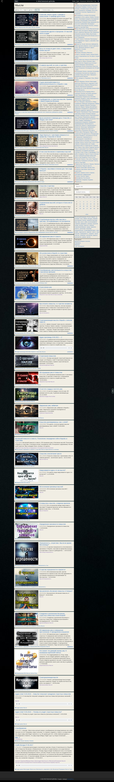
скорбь (76, 232)
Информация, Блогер (43, 232)
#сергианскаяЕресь (37, 762)
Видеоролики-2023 (32, 181)
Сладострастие (88, 145)
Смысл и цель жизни (80, 149)
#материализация (43, 684)
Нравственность (86, 100)
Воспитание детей (85, 35)
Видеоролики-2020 (21, 401)
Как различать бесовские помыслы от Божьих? (56, 591)
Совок (70, 769)
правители (93, 227)
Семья (97, 142)
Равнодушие (86, 132)
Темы (16, 1)
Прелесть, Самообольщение (89, 125)
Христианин (84, 169)
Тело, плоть (89, 159)
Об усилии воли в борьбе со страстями (53, 253)
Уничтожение (78, 165)
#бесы (41, 146)
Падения (78, 111)
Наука (76, 95)
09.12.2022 (42, 255)
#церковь (52, 762)
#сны (51, 57)
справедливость (84, 233)
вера (79, 222)
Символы (77, 143)
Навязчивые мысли (46, 78)
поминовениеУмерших (80, 227)
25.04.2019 (42, 547)
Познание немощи (90, 113)
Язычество (78, 181)
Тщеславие (82, 162)
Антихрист (77, 8)
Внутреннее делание (31, 368)
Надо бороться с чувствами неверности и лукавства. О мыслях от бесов (54, 136)
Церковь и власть (85, 172)
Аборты (78, 5)
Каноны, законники (87, 71)
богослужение (78, 220)
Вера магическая (94, 28)
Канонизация (79, 71)
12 (83, 204)
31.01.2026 (42, 52)
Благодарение (94, 18)
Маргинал (77, 244)
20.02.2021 (42, 358)
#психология (50, 447)
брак (76, 222)
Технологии (77, 160)
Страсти (51, 130)
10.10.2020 (42, 407)
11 (80, 204)
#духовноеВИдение (44, 622)
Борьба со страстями (22, 44)
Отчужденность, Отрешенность (38, 565)
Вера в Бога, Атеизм (84, 28)
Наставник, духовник (91, 93)
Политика (80, 117)
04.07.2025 (42, 139)
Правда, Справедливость (85, 120)
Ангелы (94, 7)
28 (90, 208)
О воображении (20, 728)
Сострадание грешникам (88, 150)
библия (85, 218)
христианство (78, 237)
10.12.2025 (42, 67)
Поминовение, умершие (89, 117)
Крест (88, 74)
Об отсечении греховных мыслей (51, 487)
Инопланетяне (89, 64)
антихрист (77, 218)
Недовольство (86, 96)
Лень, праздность (80, 78)
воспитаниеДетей (92, 222)
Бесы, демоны (20, 147)
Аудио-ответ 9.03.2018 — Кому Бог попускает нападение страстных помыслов (43, 694)
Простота (90, 128)
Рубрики (77, 184)
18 (80, 206)
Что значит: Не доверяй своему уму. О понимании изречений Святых (53, 651)
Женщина (83, 52)
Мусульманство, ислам (80, 88)
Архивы (77, 189)
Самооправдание (79, 138)
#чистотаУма (52, 396)
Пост (98, 118)
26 (83, 208)
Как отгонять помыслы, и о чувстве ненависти (55, 304)
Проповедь (77, 128)
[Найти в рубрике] (52, 10)
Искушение (43, 646)
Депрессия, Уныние (81, 44)
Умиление (97, 164)
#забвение (42, 413)
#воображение (18, 739)
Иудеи (76, 69)
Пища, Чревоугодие (93, 111)
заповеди (89, 223)
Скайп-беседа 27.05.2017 (24, 745)
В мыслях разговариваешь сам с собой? (53, 422)
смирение (89, 232)
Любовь (77, 79)
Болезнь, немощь (93, 25)
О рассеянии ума (45, 287)
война (86, 222)
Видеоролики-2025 (32, 78)
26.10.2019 (42, 472)
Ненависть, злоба (34, 316)
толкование (83, 235)
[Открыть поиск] (98, 1)
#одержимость (33, 447)
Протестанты (78, 130)
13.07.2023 (42, 223)
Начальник (90, 95)
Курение (86, 76)
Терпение (94, 159)
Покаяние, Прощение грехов (82, 115)
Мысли (33, 27)
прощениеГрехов (79, 230)
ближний (95, 218)
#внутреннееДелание (44, 365)
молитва (81, 225)
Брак (87, 27)
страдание (91, 233)
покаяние (91, 225)
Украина (92, 164)
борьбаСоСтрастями (92, 220)
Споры (86, 152)
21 (90, 206)
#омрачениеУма (43, 245)
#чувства (46, 459)
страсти (96, 233)
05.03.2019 (42, 593)
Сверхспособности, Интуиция (82, 140)
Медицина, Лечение (85, 81)
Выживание (81, 37)
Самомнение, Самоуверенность (84, 137)
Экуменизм (78, 179)
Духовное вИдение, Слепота (33, 626)
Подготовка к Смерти (80, 113)
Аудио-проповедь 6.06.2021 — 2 (50, 337)
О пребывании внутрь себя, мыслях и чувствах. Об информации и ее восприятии (54, 220)
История (97, 68)
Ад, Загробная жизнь (85, 5)
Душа (30, 27)
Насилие (83, 93)
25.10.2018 (42, 617)
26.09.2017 (18, 730)
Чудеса (87, 176)
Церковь (78, 172)
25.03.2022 (42, 289)
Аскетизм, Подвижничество (88, 12)
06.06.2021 (42, 339)
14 (90, 204)
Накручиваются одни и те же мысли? (52, 470)
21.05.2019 (42, 505)
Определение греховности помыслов (52, 524)
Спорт (82, 152)
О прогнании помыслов (47, 356)
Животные (32, 130)
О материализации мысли (48, 677)
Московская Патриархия (59, 769)
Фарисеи (78, 167)
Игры (77, 59)
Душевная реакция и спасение (82, 241)
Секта (93, 142)
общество (86, 225)
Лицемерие (88, 78)
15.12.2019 (18, 442)
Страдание (81, 154)
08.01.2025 (42, 154)
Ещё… (17, 737)
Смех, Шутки (85, 147)
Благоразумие (84, 20)
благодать (90, 218)
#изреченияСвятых (44, 665)
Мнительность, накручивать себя (44, 769)
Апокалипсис (82, 10)
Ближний (84, 22)
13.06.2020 (42, 424)
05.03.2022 (42, 306)
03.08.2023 (42, 206)
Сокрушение (78, 150)
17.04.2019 (42, 571)
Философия (84, 167)
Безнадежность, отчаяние (82, 15)
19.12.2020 (42, 391)
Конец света (83, 74)
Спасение (77, 152)
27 (87, 208)
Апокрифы (88, 10)
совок (97, 232)
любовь (77, 225)
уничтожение (89, 235)
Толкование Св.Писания (87, 160)
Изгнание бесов (94, 59)
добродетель (84, 223)
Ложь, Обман (95, 78)
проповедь (88, 228)
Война (87, 34)
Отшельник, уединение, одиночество (84, 110)
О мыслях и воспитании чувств (50, 454)
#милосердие (38, 761)
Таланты (83, 159)
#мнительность (45, 761)
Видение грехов (93, 30)
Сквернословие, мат (85, 143)
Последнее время (84, 118)
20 (87, 206)
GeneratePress (70, 779)
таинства (77, 235)
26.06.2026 (42, 18)
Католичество (85, 73)
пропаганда (83, 228)
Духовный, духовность (84, 47)
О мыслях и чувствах (46, 186)
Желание (78, 52)
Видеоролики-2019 (21, 466)
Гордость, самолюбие (90, 40)
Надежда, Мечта (90, 91)
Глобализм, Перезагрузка (90, 39)
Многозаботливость (31, 95)
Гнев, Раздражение (79, 40)
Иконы (84, 61)
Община (83, 106)
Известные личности (84, 59)
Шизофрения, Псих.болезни (83, 178)
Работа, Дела (79, 132)
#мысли (47, 57)
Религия (77, 135)
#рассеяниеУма (58, 294)
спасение (77, 233)
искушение (95, 223)
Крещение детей (79, 76)
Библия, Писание (94, 17)
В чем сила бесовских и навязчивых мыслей (55, 152)
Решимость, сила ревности (86, 135)
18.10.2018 (42, 634)
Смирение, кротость (94, 147)
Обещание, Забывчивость (85, 101)
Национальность (83, 95)
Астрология (77, 13)
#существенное (46, 762)
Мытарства (81, 90)
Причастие (77, 127)
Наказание (77, 93)
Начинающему (78, 96)
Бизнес (76, 18)
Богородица (91, 23)
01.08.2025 (42, 122)
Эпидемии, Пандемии (87, 179)
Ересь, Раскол (79, 50)
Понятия (77, 118)
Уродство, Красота (87, 165)
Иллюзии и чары (91, 61)
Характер (78, 169)
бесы (81, 218)
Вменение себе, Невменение (44, 112)
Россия (95, 135)
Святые (82, 142)
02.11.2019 (42, 456)
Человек (38, 27)
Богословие (78, 25)
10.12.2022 (42, 238)
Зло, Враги (92, 56)
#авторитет (18, 761)
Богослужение (84, 25)
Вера (77, 28)
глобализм (77, 223)
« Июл (86, 214)
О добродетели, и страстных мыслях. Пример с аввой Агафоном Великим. (55, 100)
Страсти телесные (94, 154)
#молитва (41, 396)
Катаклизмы (96, 71)
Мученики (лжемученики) (93, 88)
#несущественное (19, 762)
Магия (77, 81)
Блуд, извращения (92, 22)
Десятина (88, 44)
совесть (94, 232)
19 (83, 206)
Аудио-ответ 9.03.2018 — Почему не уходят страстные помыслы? (38, 712)
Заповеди (83, 54)
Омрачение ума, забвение (48, 405)
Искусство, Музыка (31, 283)
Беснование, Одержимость (23, 417)
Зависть (78, 54)
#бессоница (42, 57)
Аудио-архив (20, 707)
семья (97, 230)
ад (96, 217)
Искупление (89, 66)
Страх (42, 181)
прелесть (77, 228)
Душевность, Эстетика (80, 49)
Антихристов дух (85, 8)
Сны (31, 61)
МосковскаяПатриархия (81, 217)
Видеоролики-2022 (21, 248)
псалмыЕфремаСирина (90, 230)
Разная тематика (25, 740)
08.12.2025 (42, 103)
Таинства (78, 159)
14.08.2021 (42, 324)
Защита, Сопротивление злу (82, 56)
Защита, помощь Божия (92, 54)
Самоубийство (87, 138)
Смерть (80, 147)
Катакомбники (78, 73)
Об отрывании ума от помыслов (50, 372)
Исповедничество (90, 68)
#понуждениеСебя (42, 447)
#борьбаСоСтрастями (48, 146)
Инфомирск (78, 243)
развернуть (70, 27)
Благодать (77, 20)
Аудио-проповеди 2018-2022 (24, 351)
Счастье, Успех (91, 157)
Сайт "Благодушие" (79, 246)
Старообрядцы (92, 152)
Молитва (28, 401)
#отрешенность (49, 552)
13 (87, 204)
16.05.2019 (42, 526)
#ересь (32, 761)
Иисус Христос (78, 61)
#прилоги (46, 510)
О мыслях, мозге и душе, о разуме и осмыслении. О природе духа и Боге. (52, 15)
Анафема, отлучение (87, 7)
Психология (85, 130)
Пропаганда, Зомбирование (88, 127)
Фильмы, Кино (43, 283)
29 (94, 208)
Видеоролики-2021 (21, 333)
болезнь (84, 220)
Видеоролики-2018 (21, 626)
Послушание (92, 118)
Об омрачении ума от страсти (50, 236)
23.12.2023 (42, 172)
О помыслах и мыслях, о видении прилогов (54, 503)
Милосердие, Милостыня (29, 769)
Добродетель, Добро (57, 112)
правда (88, 227)
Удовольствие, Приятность (82, 164)
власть (82, 222)
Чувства (55, 232)
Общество (77, 106)
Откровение (78, 108)
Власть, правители (79, 32)
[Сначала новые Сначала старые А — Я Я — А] (46, 10)
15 (94, 204)
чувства (88, 237)
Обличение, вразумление (88, 103)
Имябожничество (79, 63)
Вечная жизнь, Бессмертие (81, 30)
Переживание (84, 111)
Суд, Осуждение (83, 157)
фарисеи (95, 235)
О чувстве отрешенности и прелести (52, 570)
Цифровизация (87, 174)
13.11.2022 (42, 274)
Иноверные (82, 64)
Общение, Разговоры (90, 105)
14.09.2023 (42, 188)
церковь (84, 237)
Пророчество (84, 128)
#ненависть (46, 313)
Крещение (93, 74)
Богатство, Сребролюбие (81, 23)
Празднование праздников (81, 122)
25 (80, 208)
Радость (92, 132)
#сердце (46, 396)
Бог (17, 27)
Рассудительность (86, 133)
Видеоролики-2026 (23, 27)
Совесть (32, 333)
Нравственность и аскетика (52, 449)
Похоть (76, 120)
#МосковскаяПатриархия (55, 761)
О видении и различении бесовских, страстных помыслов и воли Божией (52, 614)
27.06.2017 (18, 747)
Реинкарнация (94, 133)
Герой (77, 39)
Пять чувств (92, 130)
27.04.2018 (42, 679)
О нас (77, 101)
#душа (41, 196)
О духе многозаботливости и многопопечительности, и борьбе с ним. (53, 83)
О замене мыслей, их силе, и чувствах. (53, 65)
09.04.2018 (18, 696)
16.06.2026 (42, 35)
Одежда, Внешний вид (90, 106)
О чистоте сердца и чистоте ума (50, 389)
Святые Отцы (33, 673)
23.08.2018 (42, 654)
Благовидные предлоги (22, 232)
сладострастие (82, 232)
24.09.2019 (42, 489)
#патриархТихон (28, 762)
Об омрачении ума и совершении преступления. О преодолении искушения (54, 631)
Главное (81, 39)
